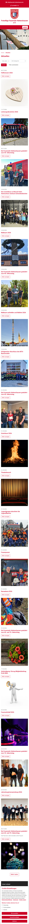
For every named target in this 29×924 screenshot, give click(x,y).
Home (2, 52)
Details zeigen (22, 899)
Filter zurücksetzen (13, 65)
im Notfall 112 (15, 5)
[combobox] (18, 61)
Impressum (15, 899)
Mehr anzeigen (5, 76)
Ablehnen (14, 921)
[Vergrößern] (14, 92)
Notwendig (5, 905)
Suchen (4, 65)
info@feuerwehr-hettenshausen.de (15, 2)
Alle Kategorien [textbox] (15, 61)
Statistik (5, 909)
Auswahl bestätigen (14, 917)
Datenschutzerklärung (7, 899)
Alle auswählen (14, 913)
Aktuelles (8, 52)
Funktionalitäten (7, 907)
